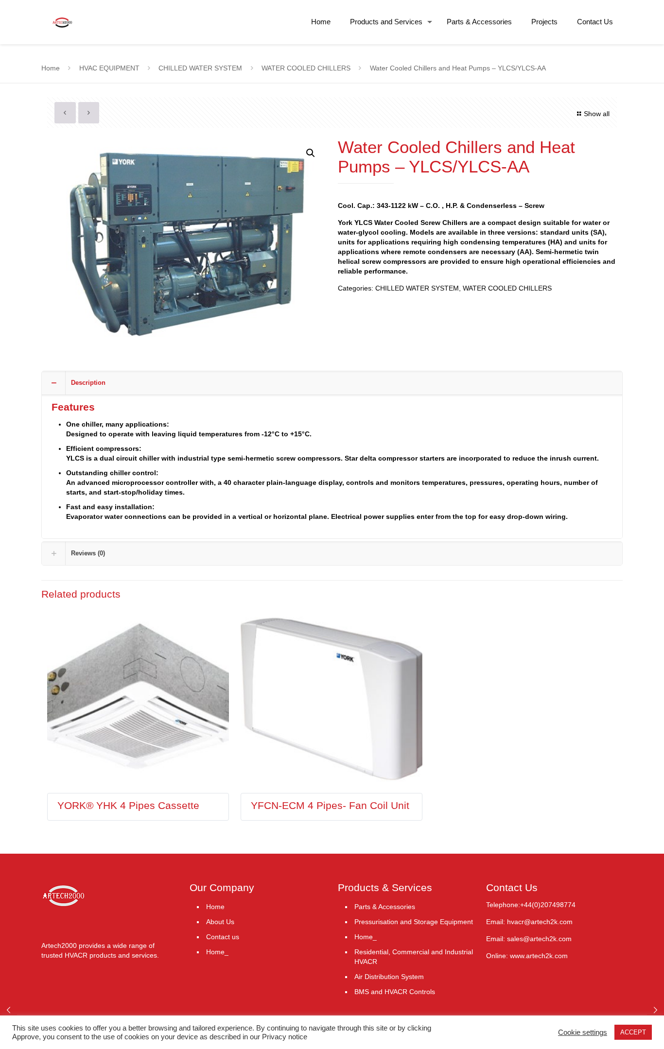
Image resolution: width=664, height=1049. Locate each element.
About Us (220, 922)
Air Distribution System (389, 976)
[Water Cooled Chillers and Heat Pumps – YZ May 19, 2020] (8, 1010)
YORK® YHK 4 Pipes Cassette (128, 805)
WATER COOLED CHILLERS (306, 68)
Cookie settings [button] (582, 1032)
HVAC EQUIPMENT (109, 68)
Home (50, 68)
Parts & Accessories (384, 907)
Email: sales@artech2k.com (529, 939)
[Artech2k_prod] (62, 14)
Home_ (217, 952)
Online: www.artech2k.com (527, 956)
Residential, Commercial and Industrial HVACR (413, 956)
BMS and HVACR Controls (394, 992)
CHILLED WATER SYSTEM (200, 68)
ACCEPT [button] (633, 1032)
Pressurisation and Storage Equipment (413, 922)
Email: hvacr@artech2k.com (529, 922)
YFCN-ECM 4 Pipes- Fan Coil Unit (330, 805)
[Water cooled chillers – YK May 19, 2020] (655, 1010)
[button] (310, 153)
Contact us (222, 937)
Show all (597, 114)
